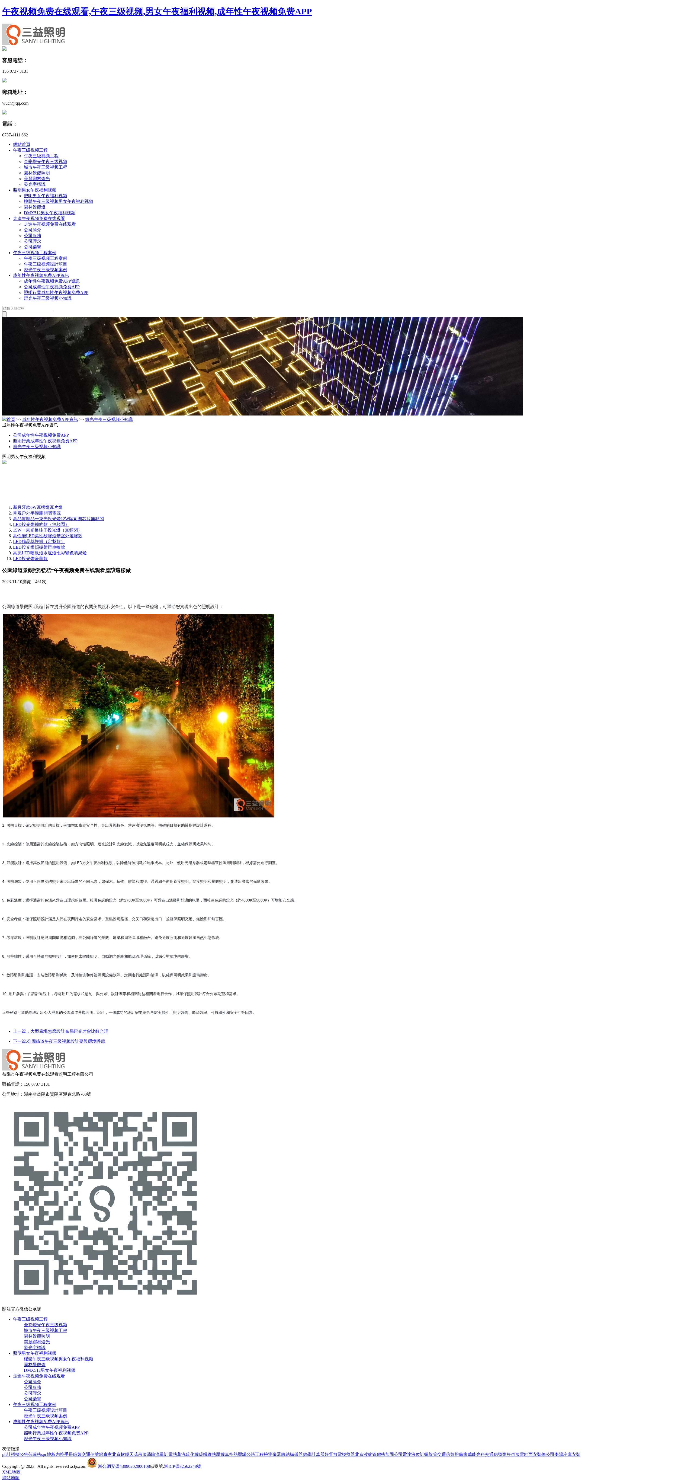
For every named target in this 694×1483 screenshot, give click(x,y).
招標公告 (19, 1454)
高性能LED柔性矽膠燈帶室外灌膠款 (47, 535)
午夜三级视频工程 (30, 150)
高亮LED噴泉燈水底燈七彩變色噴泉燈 (50, 553)
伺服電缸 (519, 1454)
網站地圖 (11, 1477)
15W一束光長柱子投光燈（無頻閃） (47, 530)
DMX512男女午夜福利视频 (49, 212)
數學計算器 (313, 1454)
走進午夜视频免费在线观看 (39, 218)
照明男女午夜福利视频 (34, 190)
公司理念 (32, 241)
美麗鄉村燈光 (37, 178)
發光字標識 (35, 184)
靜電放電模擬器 (339, 1454)
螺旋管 (430, 1454)
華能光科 (476, 1454)
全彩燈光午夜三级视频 (45, 161)
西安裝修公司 (541, 1454)
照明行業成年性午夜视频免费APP (56, 292)
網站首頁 (21, 144)
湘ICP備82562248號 (182, 1466)
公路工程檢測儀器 (263, 1454)
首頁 (11, 419)
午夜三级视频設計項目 (45, 264)
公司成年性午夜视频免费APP (52, 287)
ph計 (6, 1454)
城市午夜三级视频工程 (45, 167)
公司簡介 (32, 230)
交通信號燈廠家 (97, 1454)
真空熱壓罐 (235, 1454)
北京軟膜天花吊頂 (129, 1454)
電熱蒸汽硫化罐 (183, 1454)
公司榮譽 (32, 247)
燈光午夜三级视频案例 (45, 269)
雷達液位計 (413, 1454)
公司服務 (32, 235)
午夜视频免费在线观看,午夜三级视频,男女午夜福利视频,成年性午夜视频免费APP (157, 11)
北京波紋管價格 (370, 1454)
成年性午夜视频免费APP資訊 (41, 275)
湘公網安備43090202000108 (124, 1466)
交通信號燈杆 (498, 1454)
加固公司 (394, 1454)
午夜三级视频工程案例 (34, 252)
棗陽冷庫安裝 (567, 1454)
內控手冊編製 (69, 1454)
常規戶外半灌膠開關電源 (37, 513)
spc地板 (48, 1454)
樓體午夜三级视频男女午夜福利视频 (58, 201)
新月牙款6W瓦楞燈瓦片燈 (38, 507)
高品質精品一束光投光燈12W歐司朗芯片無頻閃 (58, 518)
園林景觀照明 (37, 173)
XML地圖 (11, 1472)
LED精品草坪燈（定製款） (39, 541)
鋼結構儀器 (292, 1454)
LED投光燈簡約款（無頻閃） (41, 524)
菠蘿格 (34, 1454)
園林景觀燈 (35, 207)
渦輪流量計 (157, 1454)
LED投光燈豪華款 (30, 558)
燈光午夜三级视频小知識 (48, 298)
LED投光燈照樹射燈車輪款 (39, 547)
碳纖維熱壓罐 (212, 1454)
